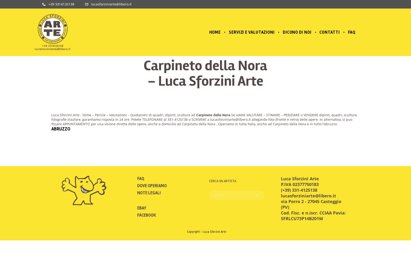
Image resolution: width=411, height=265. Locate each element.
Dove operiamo (152, 185)
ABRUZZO (60, 129)
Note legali (149, 192)
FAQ (140, 178)
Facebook (146, 215)
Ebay (141, 208)
